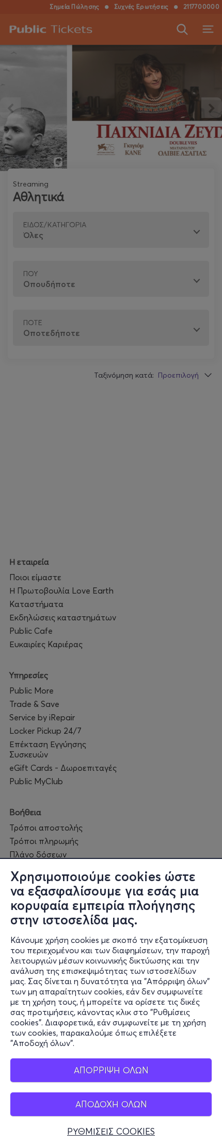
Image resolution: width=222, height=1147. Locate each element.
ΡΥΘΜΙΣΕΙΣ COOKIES (111, 1131)
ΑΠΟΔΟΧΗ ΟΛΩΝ (111, 1104)
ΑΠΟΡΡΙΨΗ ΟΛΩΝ (111, 1070)
